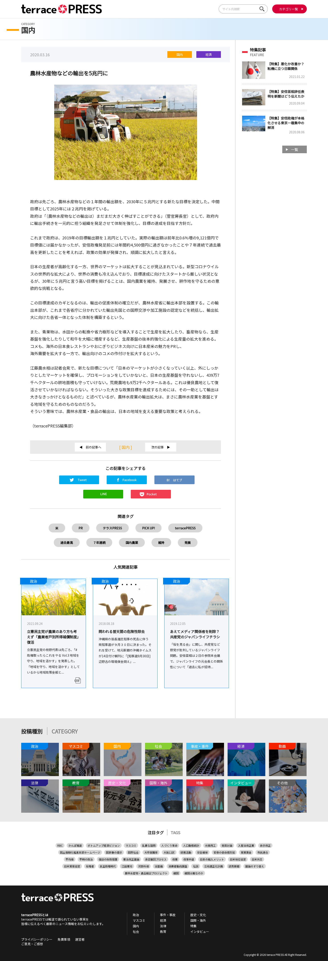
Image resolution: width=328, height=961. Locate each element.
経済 (209, 54)
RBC (60, 845)
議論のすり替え (254, 866)
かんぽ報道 (75, 845)
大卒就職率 (151, 852)
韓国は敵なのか (194, 873)
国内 (179, 54)
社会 (136, 931)
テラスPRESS (112, 528)
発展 (188, 542)
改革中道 (188, 859)
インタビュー (199, 931)
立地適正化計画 (213, 866)
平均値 (70, 859)
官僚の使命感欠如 (224, 852)
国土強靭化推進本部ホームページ (80, 852)
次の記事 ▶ (160, 447)
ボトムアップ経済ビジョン (104, 845)
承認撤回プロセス (155, 859)
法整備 (159, 866)
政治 (136, 915)
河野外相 (143, 866)
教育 (163, 931)
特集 (193, 926)
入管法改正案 (246, 845)
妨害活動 (186, 852)
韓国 (176, 873)
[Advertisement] (274, 228)
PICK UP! (148, 528)
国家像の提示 (114, 852)
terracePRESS (185, 528)
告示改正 (265, 845)
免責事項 (64, 939)
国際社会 (133, 852)
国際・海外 (198, 920)
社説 (195, 866)
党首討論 (227, 845)
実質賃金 (246, 852)
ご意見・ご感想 (32, 944)
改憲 (175, 859)
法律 (163, 926)
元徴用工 (210, 845)
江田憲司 (127, 866)
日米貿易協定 (72, 866)
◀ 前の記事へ (90, 447)
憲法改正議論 (131, 859)
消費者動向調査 (177, 866)
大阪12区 (169, 852)
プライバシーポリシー (36, 939)
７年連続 (99, 542)
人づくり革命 (169, 845)
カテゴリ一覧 (288, 9)
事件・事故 (168, 915)
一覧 (294, 149)
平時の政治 (86, 859)
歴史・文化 (198, 915)
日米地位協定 (238, 859)
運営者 (80, 939)
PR (81, 528)
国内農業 (132, 542)
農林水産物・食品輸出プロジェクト (146, 873)
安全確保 (202, 852)
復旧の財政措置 (108, 859)
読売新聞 (234, 866)
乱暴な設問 (149, 845)
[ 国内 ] (125, 447)
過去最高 (66, 542)
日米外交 (257, 859)
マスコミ (131, 845)
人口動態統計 (191, 845)
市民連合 (262, 852)
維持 (161, 542)
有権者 (90, 866)
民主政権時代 (108, 866)
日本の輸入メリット (212, 859)
